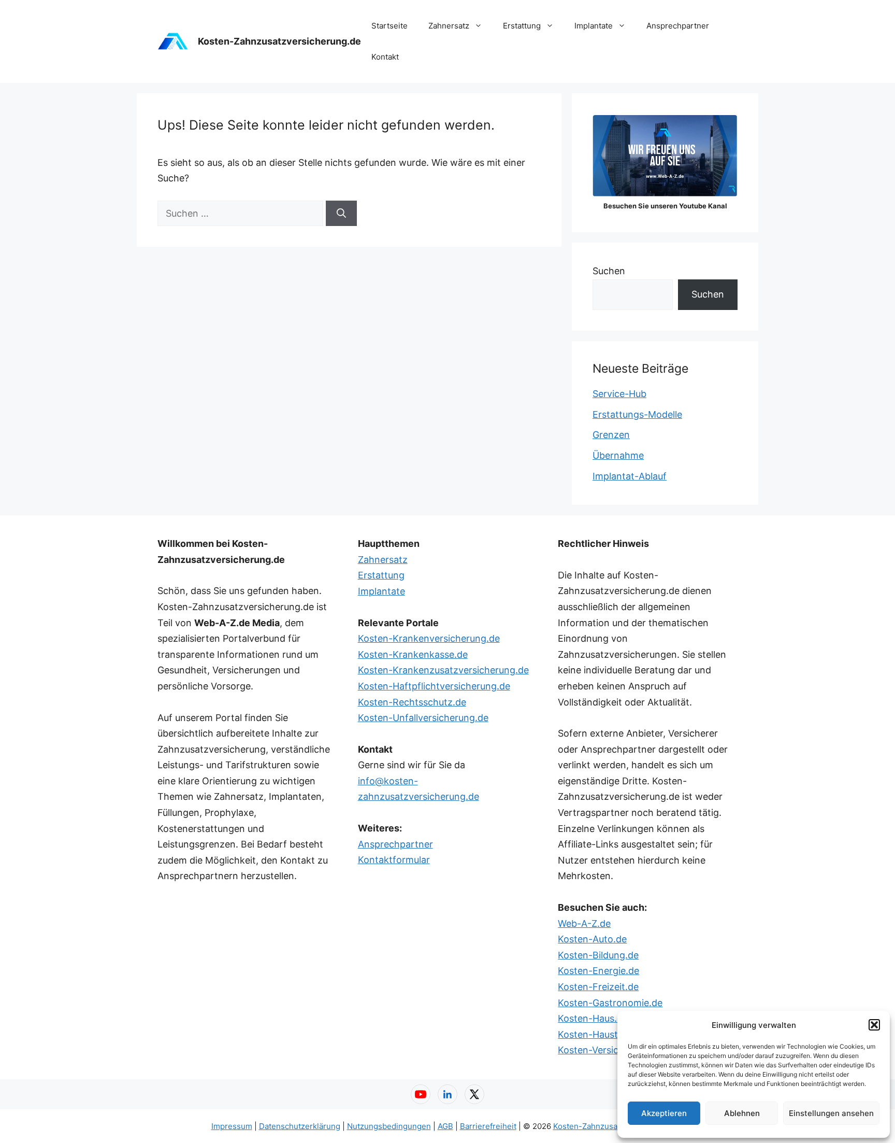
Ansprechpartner (677, 26)
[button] (874, 1025)
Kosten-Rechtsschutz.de (412, 702)
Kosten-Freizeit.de (598, 986)
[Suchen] (341, 213)
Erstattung (522, 26)
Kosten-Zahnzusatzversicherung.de (279, 41)
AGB (445, 1126)
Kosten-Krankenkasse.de (413, 654)
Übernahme (618, 455)
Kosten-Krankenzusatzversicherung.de (443, 670)
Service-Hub (619, 393)
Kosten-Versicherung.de (610, 1050)
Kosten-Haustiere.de (602, 1034)
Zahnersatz (448, 26)
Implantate (593, 26)
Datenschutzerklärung (299, 1126)
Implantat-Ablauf (630, 476)
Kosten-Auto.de (592, 939)
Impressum (231, 1126)
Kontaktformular (394, 859)
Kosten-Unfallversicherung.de (423, 717)
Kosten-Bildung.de (598, 955)
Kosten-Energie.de (598, 970)
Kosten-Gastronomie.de (610, 1002)
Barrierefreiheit (488, 1126)
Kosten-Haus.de (593, 1018)
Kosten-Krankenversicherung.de (429, 638)
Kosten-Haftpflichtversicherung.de (434, 686)
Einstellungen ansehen (831, 1113)
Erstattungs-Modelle (637, 414)
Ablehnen (742, 1113)
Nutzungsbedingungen (389, 1126)
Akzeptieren (664, 1113)
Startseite (389, 26)
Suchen (609, 270)
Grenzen (611, 434)
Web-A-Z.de (584, 923)
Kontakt (385, 57)
